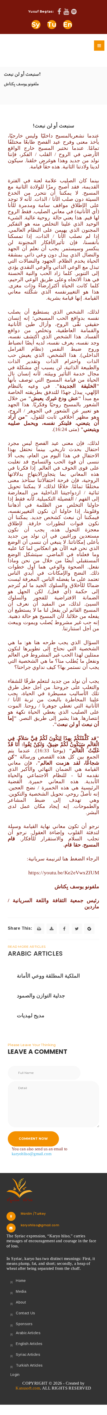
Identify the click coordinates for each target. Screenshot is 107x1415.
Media (21, 1291)
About (21, 1302)
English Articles (29, 1344)
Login (15, 1375)
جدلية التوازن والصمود (41, 995)
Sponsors (24, 1324)
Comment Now (33, 1139)
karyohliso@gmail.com (31, 1154)
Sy (36, 24)
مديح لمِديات (30, 1015)
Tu (52, 24)
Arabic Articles (28, 1333)
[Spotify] (74, 12)
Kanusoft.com (28, 1388)
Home (21, 1281)
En (67, 24)
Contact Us (25, 1313)
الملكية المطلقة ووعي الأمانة (48, 975)
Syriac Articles (28, 1354)
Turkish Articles (29, 1365)
